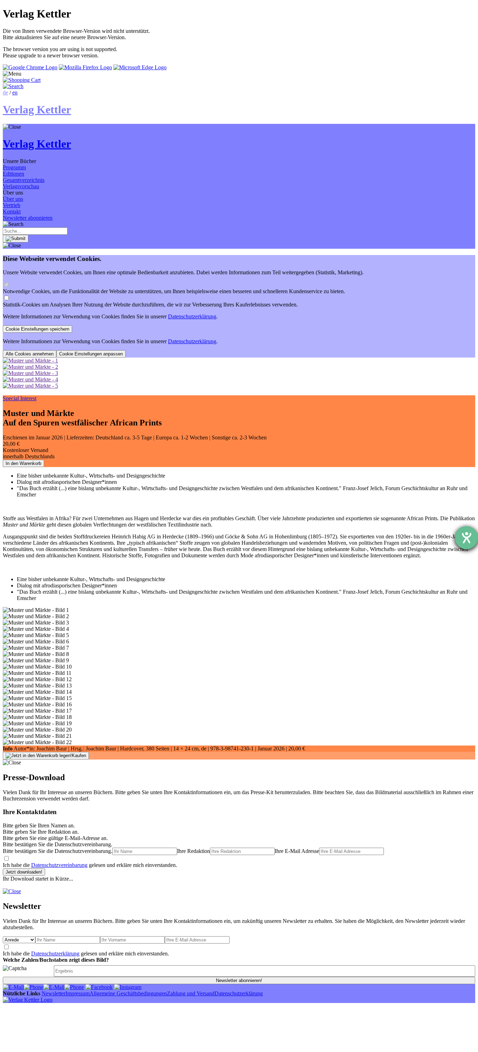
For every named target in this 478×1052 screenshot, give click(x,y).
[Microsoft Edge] (140, 67)
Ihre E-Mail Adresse (297, 851)
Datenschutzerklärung (192, 316)
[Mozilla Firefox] (85, 67)
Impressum (77, 993)
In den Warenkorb (23, 463)
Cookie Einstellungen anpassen (91, 353)
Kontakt (12, 211)
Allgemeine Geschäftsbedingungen (128, 993)
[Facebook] (99, 987)
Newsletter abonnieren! (239, 980)
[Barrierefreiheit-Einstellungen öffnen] (466, 537)
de (5, 93)
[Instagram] (127, 987)
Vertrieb (11, 205)
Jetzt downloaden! (24, 872)
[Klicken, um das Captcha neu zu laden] (27, 971)
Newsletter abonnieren (27, 218)
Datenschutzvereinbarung (59, 865)
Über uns (13, 199)
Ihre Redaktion (193, 851)
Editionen (13, 174)
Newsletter (53, 993)
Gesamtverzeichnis (23, 180)
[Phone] (33, 987)
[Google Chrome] (30, 67)
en (14, 93)
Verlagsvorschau (21, 186)
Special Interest (19, 398)
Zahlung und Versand (191, 993)
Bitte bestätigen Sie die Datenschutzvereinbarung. (57, 851)
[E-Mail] (13, 987)
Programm (14, 167)
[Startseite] (27, 1000)
